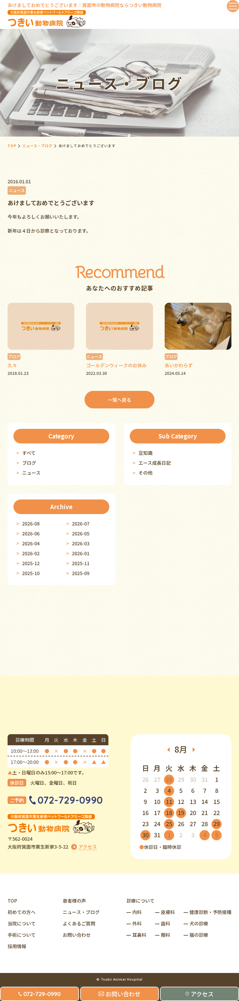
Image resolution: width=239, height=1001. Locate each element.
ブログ (29, 462)
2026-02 (31, 553)
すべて (29, 452)
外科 (137, 923)
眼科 (165, 934)
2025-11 (80, 563)
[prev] (168, 749)
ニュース (31, 472)
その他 (145, 472)
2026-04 (31, 543)
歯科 (165, 923)
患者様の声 (74, 900)
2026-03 (80, 543)
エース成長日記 (154, 462)
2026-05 (80, 533)
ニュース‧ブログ (81, 911)
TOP (12, 145)
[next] (193, 749)
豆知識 (145, 452)
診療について (140, 900)
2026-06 (31, 533)
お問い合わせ (77, 934)
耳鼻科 (139, 934)
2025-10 (31, 573)
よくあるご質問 (79, 923)
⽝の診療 (198, 923)
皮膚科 (168, 911)
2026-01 (80, 553)
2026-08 (31, 523)
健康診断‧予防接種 (210, 911)
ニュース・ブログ (37, 145)
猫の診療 (198, 934)
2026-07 (80, 523)
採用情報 (17, 946)
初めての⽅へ (22, 911)
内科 (137, 911)
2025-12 (31, 563)
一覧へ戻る (119, 399)
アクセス (87, 846)
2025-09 (80, 573)
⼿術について (22, 934)
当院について (22, 923)
